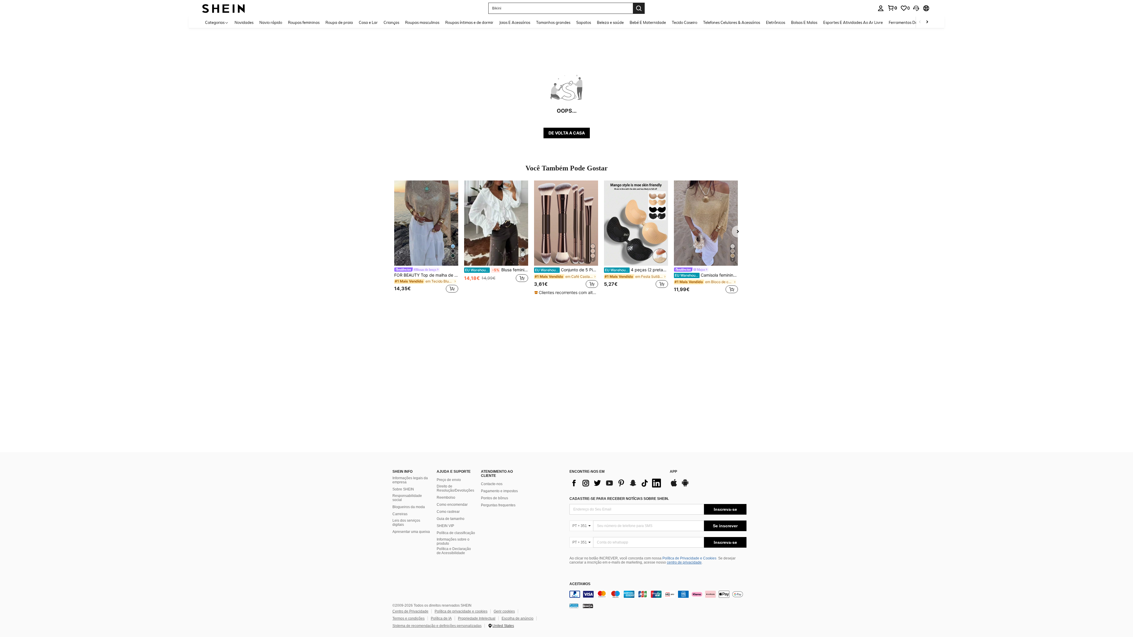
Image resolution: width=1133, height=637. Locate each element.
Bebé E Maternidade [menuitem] (648, 22)
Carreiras (399, 514)
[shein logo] (223, 8)
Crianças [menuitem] (391, 22)
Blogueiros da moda (408, 507)
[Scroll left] (920, 22)
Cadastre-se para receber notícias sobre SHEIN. (619, 499)
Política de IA (441, 618)
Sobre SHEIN (403, 489)
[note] (566, 292)
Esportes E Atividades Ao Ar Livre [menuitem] (853, 22)
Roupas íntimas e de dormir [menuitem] (469, 22)
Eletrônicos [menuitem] (775, 22)
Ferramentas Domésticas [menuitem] (911, 22)
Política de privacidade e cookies (461, 611)
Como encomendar (452, 505)
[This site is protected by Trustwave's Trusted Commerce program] (573, 606)
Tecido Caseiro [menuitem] (684, 22)
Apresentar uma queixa (411, 532)
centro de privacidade (684, 562)
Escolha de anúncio (517, 618)
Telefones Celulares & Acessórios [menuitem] (731, 22)
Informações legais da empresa (410, 480)
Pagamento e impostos (499, 491)
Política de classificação (456, 533)
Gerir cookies (504, 611)
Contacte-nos (491, 484)
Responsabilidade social (407, 498)
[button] (916, 8)
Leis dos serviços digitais (406, 522)
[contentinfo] (657, 594)
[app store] (674, 486)
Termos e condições (408, 618)
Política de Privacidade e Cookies (689, 558)
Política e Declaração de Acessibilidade (454, 551)
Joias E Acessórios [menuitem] (514, 22)
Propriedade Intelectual (476, 618)
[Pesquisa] (639, 8)
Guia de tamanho (450, 519)
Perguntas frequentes (498, 505)
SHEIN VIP (445, 526)
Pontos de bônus (494, 498)
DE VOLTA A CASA (567, 132)
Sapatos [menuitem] (583, 22)
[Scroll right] (927, 22)
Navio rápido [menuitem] (270, 22)
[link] (892, 8)
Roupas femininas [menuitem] (304, 22)
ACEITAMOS (579, 584)
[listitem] (426, 237)
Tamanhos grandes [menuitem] (553, 22)
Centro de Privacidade (410, 611)
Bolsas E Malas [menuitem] (804, 22)
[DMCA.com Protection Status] (588, 606)
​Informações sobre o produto (453, 541)
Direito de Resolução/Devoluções (455, 488)
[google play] (685, 486)
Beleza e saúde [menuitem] (610, 22)
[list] (616, 483)
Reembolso (446, 497)
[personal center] (880, 8)
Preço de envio (449, 480)
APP (673, 472)
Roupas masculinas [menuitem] (422, 22)
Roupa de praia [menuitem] (339, 22)
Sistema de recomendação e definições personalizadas (437, 626)
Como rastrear (448, 512)
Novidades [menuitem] (244, 22)
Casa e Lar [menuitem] (368, 22)
